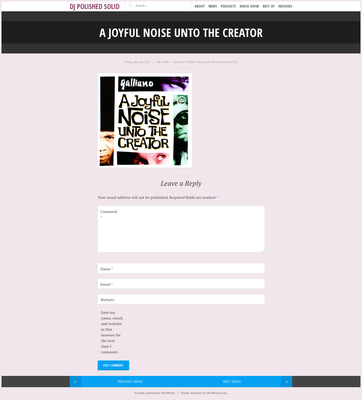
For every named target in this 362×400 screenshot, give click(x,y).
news (213, 6)
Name (106, 268)
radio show (249, 6)
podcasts (228, 6)
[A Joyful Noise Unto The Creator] (145, 166)
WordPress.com (217, 393)
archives (285, 6)
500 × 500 (162, 62)
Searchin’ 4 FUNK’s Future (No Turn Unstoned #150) (205, 62)
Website (107, 299)
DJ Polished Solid (95, 6)
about (200, 6)
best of (269, 6)
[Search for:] (151, 5)
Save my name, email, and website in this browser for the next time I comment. (112, 332)
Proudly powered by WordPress (155, 393)
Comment (108, 214)
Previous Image (130, 381)
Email (106, 284)
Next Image (232, 381)
